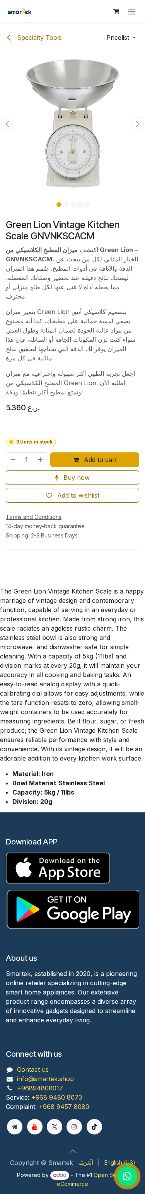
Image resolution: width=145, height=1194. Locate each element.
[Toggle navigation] (131, 11)
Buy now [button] (75, 477)
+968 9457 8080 (64, 1106)
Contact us (33, 1069)
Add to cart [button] (99, 460)
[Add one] (40, 460)
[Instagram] (74, 1126)
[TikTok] (94, 1126)
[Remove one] (12, 460)
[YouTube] (35, 1126)
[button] (121, 37)
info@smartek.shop (45, 1079)
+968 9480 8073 (56, 1097)
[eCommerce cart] (116, 11)
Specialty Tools (38, 37)
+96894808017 (40, 1088)
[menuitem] (85, 1162)
